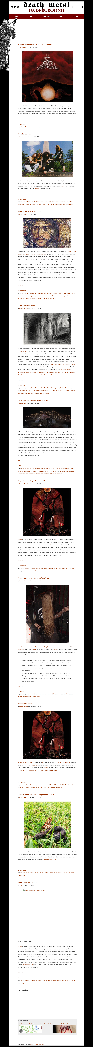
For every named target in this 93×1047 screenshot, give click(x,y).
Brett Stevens (23, 214)
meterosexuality (43, 873)
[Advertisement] (48, 31)
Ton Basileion (23, 47)
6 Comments (21, 691)
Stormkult (72, 390)
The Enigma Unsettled (35, 696)
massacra (44, 204)
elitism (49, 388)
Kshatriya (55, 471)
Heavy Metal (54, 568)
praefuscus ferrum (41, 296)
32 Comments (22, 385)
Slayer (63, 186)
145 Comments (22, 466)
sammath (50, 296)
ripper (68, 471)
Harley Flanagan (33, 471)
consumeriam (33, 293)
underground (69, 296)
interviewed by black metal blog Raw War (40, 647)
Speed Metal (70, 204)
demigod (62, 202)
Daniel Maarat (23, 308)
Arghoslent (24, 351)
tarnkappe (60, 474)
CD (43, 762)
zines (61, 16)
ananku (23, 202)
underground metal (23, 298)
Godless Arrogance (65, 388)
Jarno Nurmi (48, 471)
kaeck (43, 390)
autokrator (29, 873)
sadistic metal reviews (55, 873)
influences (21, 204)
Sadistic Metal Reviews (49, 859)
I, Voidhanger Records (63, 762)
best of (28, 388)
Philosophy (68, 980)
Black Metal (24, 127)
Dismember (69, 202)
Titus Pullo (22, 137)
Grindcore (25, 471)
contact (76, 16)
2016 (22, 468)
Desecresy (55, 649)
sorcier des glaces (29, 474)
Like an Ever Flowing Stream (32, 204)
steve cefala (39, 474)
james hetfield (36, 390)
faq (31, 16)
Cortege (35, 873)
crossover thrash (47, 468)
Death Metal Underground (37, 1044)
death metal (55, 202)
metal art (61, 980)
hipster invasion (26, 390)
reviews (46, 16)
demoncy (48, 293)
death (49, 202)
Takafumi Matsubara (50, 474)
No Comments (22, 782)
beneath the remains (37, 202)
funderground (62, 293)
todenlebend (21, 875)
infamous (20, 296)
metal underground (29, 296)
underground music (35, 298)
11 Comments (22, 290)
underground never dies (49, 298)
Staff (20, 885)
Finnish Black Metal (61, 785)
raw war (69, 694)
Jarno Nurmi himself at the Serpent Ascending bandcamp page (39, 770)
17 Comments (22, 978)
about (16, 16)
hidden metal (71, 293)
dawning (55, 468)
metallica (48, 390)
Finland (47, 568)
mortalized (62, 471)
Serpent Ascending (34, 127)
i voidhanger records (65, 568)
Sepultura (37, 188)
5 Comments (21, 124)
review (24, 571)
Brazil (45, 202)
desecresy (54, 293)
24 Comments (22, 566)
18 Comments (22, 199)
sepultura (51, 204)
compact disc (38, 785)
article (28, 202)
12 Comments (22, 870)
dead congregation (64, 468)
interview (56, 694)
